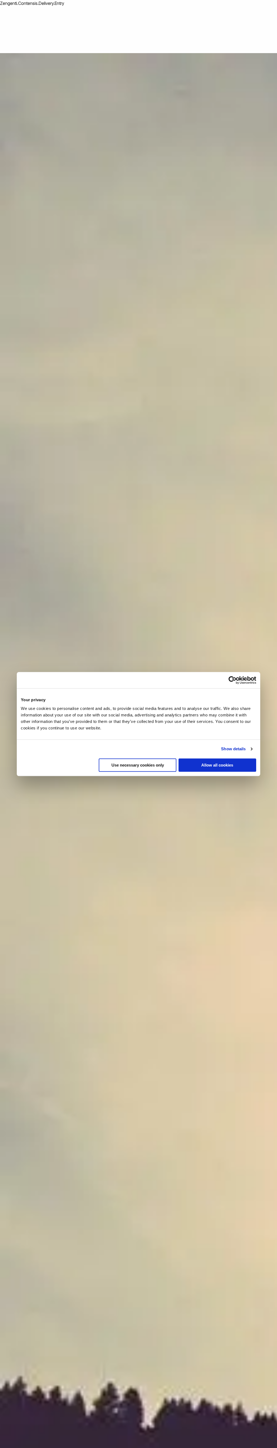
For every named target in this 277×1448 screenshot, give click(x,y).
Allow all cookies (217, 765)
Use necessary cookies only (137, 765)
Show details (233, 748)
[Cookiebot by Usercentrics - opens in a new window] (232, 680)
